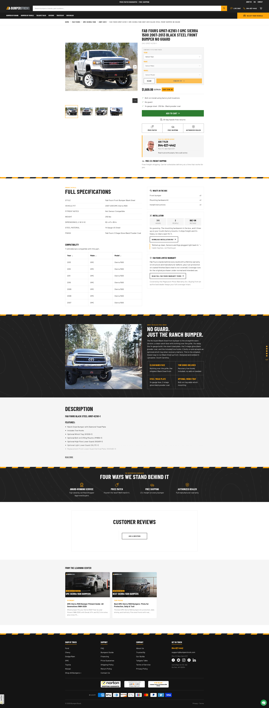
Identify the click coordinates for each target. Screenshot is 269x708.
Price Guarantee (107, 660)
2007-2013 (103, 22)
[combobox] (127, 8)
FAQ (102, 648)
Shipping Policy (107, 664)
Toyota (68, 664)
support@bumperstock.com (183, 652)
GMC (67, 660)
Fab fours (76, 22)
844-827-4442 (167, 145)
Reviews (51, 15)
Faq (255, 2)
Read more (69, 457)
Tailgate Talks (41, 15)
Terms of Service (143, 664)
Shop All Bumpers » (73, 673)
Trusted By (60, 15)
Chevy (67, 652)
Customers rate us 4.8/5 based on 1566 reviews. (158, 685)
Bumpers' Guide (107, 652)
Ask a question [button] (134, 536)
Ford (67, 648)
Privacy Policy (142, 669)
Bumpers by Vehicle (27, 15)
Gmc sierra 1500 (89, 22)
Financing (105, 656)
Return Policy (106, 669)
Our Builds (70, 15)
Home (67, 22)
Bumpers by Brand (12, 15)
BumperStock (76, 703)
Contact (260, 2)
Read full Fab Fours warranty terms (166, 276)
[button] (2, 699)
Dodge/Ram (70, 656)
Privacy (195, 703)
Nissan (68, 669)
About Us (249, 2)
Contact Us (105, 673)
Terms (201, 703)
